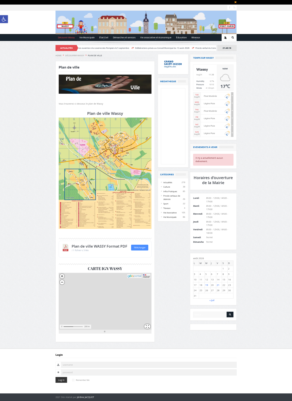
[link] (4, 19)
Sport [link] (165, 203)
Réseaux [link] (195, 37)
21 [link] (218, 284)
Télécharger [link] (140, 247)
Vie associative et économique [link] (155, 37)
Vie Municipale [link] (87, 37)
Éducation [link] (181, 37)
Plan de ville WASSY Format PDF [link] (99, 246)
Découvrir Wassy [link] (66, 37)
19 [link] (206, 284)
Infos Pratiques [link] (170, 191)
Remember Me (82, 380)
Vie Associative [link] (170, 212)
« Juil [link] (212, 300)
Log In (61, 379)
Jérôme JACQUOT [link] (85, 397)
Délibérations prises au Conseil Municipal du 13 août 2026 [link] (142, 48)
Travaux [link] (166, 208)
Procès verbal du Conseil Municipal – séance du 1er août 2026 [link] (204, 48)
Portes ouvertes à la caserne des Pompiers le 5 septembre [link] (82, 48)
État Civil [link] (103, 37)
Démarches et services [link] (124, 37)
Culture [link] (166, 186)
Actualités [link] (167, 182)
